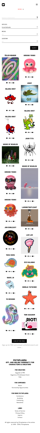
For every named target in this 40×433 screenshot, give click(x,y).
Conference (20, 396)
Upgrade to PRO (20, 373)
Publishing (20, 400)
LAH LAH (29, 235)
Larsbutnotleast (29, 207)
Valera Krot (10, 89)
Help (20, 377)
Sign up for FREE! (19, 341)
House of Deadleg (10, 144)
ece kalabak (29, 262)
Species (4, 24)
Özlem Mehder (10, 55)
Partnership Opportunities (20, 387)
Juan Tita (29, 138)
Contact (20, 417)
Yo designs (10, 299)
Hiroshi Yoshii (29, 55)
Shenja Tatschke (29, 287)
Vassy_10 (10, 278)
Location (5, 38)
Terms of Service (20, 411)
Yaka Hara (10, 255)
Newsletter (20, 402)
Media (4, 31)
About (20, 385)
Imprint (20, 415)
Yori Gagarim (29, 315)
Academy (20, 398)
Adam (29, 83)
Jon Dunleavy (10, 227)
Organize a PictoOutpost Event (20, 375)
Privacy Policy (20, 413)
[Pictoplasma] (3, 4)
